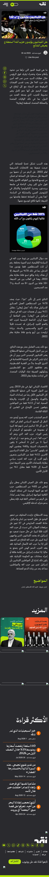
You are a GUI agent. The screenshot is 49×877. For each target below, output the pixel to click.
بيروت (41, 586)
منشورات (30, 851)
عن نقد (44, 854)
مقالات (45, 851)
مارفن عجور (32, 739)
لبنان (23, 586)
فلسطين (29, 586)
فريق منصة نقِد (36, 53)
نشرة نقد (21, 851)
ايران (45, 586)
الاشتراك (15, 861)
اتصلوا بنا (36, 854)
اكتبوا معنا (11, 851)
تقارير (38, 851)
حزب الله (35, 586)
